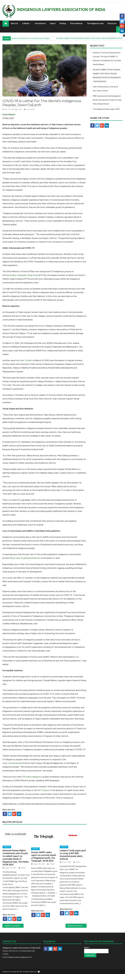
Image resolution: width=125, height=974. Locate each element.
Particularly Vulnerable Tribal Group (22, 275)
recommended (15, 763)
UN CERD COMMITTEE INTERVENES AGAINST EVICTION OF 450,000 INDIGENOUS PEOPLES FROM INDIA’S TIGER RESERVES (107, 75)
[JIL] (39, 972)
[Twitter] (9, 814)
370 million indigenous (32, 777)
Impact (53, 23)
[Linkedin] (19, 814)
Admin (20, 109)
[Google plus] (14, 814)
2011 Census (43, 790)
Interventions (40, 23)
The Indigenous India (95, 23)
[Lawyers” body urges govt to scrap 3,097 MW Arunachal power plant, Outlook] (73, 835)
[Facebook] (5, 814)
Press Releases (76, 23)
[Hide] (124, 35)
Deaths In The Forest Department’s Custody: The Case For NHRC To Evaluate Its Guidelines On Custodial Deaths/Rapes (107, 58)
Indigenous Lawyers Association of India (61, 9)
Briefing (63, 23)
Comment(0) (30, 109)
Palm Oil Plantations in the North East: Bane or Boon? (105, 89)
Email (87, 948)
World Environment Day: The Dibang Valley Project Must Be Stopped (77, 926)
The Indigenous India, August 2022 (106, 109)
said (13, 329)
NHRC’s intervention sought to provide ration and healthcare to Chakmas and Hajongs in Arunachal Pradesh (14, 926)
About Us (14, 23)
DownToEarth (8, 114)
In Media (25, 23)
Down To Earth (25, 360)
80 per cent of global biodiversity (25, 558)
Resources (112, 23)
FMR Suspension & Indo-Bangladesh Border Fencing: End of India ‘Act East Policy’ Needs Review (107, 100)
